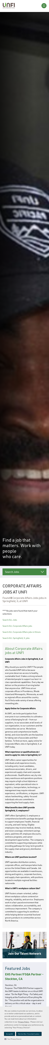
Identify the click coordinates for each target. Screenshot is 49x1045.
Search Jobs (12, 571)
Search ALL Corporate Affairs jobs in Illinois (22, 632)
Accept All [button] (9, 1034)
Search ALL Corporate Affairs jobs (17, 626)
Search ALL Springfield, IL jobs (16, 638)
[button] (13, 1039)
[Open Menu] (43, 5)
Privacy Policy (23, 1022)
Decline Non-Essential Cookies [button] (28, 1034)
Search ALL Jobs (10, 620)
